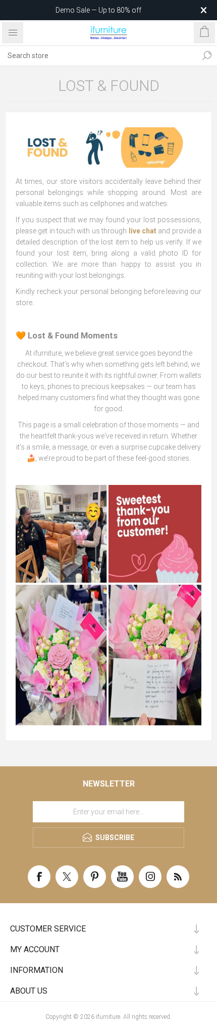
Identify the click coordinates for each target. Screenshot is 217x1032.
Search (207, 55)
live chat (142, 231)
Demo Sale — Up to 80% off (98, 10)
